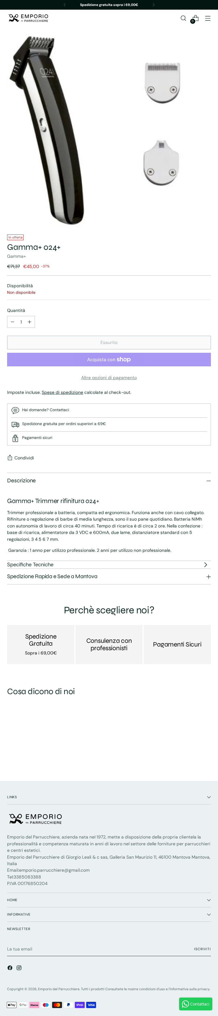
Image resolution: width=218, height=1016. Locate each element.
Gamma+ (16, 256)
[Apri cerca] (183, 18)
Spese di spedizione (62, 392)
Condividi (24, 458)
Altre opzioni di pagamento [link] (109, 378)
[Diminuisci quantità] (12, 322)
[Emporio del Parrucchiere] (28, 18)
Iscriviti (202, 949)
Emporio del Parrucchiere (58, 989)
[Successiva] (153, 5)
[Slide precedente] (193, 761)
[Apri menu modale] (208, 18)
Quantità (16, 310)
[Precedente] (64, 5)
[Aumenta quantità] (29, 322)
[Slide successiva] (206, 761)
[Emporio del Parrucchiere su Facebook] (10, 968)
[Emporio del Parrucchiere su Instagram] (19, 968)
